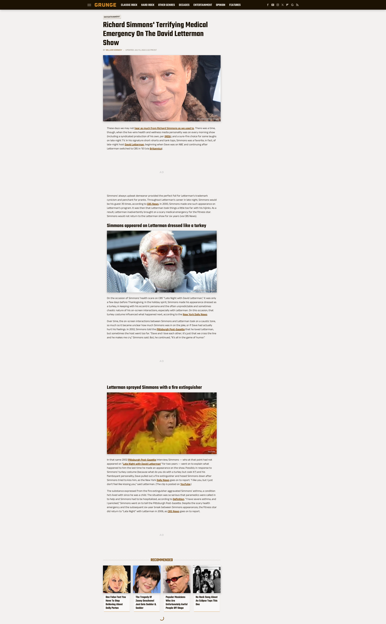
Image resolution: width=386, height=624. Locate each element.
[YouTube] (272, 5)
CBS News (153, 203)
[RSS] (297, 5)
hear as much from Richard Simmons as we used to (164, 128)
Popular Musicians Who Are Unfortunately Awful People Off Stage (176, 602)
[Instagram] (278, 5)
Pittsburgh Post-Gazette (171, 329)
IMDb (168, 136)
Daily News (163, 480)
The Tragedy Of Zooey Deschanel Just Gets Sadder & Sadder (146, 602)
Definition (178, 499)
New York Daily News (195, 314)
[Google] (292, 5)
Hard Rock (147, 4)
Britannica (156, 148)
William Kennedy (114, 50)
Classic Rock (129, 4)
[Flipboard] (287, 5)
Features (235, 4)
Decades (184, 4)
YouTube (211, 452)
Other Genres (166, 4)
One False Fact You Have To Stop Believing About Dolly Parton (116, 602)
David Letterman (134, 144)
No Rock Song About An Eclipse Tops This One (206, 600)
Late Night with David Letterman (142, 463)
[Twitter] (282, 5)
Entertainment (202, 4)
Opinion (220, 4)
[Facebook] (268, 5)
